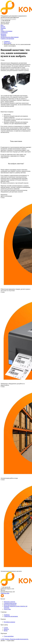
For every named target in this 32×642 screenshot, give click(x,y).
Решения (3, 28)
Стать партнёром (8, 636)
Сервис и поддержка (6, 31)
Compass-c (7, 41)
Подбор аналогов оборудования (9, 37)
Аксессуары (7, 609)
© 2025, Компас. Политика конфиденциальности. (14, 639)
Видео (5, 630)
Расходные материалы (10, 604)
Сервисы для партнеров (7, 38)
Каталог (3, 26)
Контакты (3, 34)
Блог (2, 29)
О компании (4, 32)
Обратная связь (5, 593)
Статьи (6, 627)
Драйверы (3, 35)
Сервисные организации (11, 616)
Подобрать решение (9, 622)
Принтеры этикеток (9, 601)
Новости (6, 629)
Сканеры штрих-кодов (10, 603)
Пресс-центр (7, 43)
